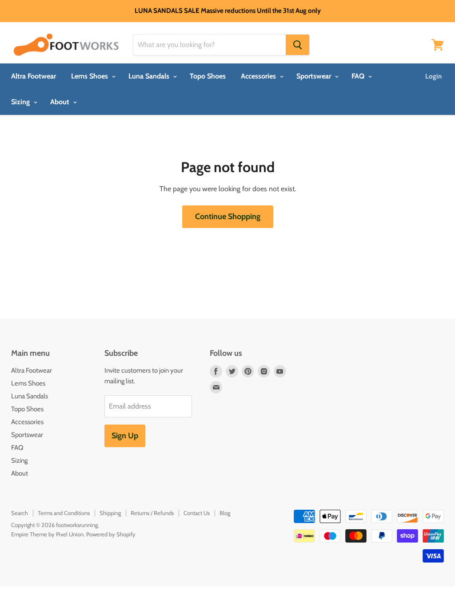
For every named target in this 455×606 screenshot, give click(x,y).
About (60, 102)
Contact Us (197, 512)
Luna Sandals (149, 76)
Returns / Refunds (152, 512)
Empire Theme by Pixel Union (47, 534)
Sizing (21, 102)
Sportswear (314, 76)
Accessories (259, 76)
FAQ (358, 76)
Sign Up (125, 436)
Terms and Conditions (64, 512)
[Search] (297, 45)
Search (19, 512)
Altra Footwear (33, 76)
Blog (225, 512)
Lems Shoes (90, 76)
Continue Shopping (227, 216)
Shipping (110, 512)
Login (433, 76)
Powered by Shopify (111, 534)
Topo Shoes (208, 76)
